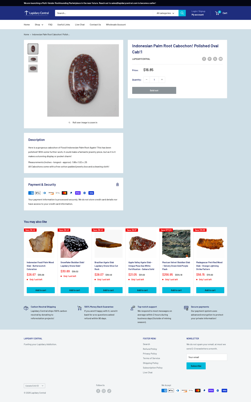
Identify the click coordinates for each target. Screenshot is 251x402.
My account (198, 14)
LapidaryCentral (141, 59)
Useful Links (63, 24)
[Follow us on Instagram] (104, 391)
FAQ (50, 24)
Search (146, 344)
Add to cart (40, 290)
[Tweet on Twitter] (215, 58)
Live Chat (80, 24)
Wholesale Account (116, 24)
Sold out (154, 90)
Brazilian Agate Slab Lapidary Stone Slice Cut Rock (106, 265)
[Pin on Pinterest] (210, 58)
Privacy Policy (150, 353)
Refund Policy (150, 348)
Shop (37, 24)
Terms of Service (151, 358)
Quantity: (137, 79)
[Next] (227, 261)
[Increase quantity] (162, 79)
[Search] (182, 13)
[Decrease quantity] (147, 79)
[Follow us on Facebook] (98, 391)
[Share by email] (221, 58)
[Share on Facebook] (204, 58)
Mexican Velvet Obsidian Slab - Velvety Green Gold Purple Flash (176, 265)
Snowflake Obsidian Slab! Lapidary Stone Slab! (72, 264)
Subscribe (196, 365)
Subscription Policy (153, 367)
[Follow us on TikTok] (109, 391)
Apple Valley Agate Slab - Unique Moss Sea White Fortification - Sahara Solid (141, 265)
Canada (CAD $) (32, 385)
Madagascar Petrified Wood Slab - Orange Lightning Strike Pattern (209, 265)
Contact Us (95, 24)
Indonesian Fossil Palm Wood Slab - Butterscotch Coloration (40, 265)
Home (27, 24)
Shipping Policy (150, 363)
